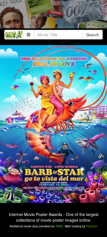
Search (92, 34)
